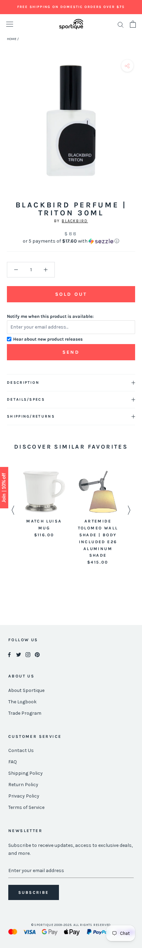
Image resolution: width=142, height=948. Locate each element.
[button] (71, 241)
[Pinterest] (37, 654)
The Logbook (22, 702)
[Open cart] (133, 24)
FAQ (12, 762)
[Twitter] (18, 654)
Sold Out (71, 294)
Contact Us (21, 750)
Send (71, 352)
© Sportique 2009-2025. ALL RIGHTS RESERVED (71, 925)
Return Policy (23, 785)
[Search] (121, 24)
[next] (134, 128)
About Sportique (26, 690)
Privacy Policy (23, 796)
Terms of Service (26, 807)
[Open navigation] (9, 24)
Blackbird (75, 221)
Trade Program (24, 713)
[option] (44, 504)
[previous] (8, 128)
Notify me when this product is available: (50, 316)
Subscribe (33, 892)
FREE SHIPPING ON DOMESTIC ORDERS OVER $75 (71, 7)
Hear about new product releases (48, 339)
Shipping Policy (25, 773)
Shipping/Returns (31, 416)
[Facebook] (9, 654)
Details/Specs (26, 399)
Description (23, 382)
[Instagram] (28, 654)
